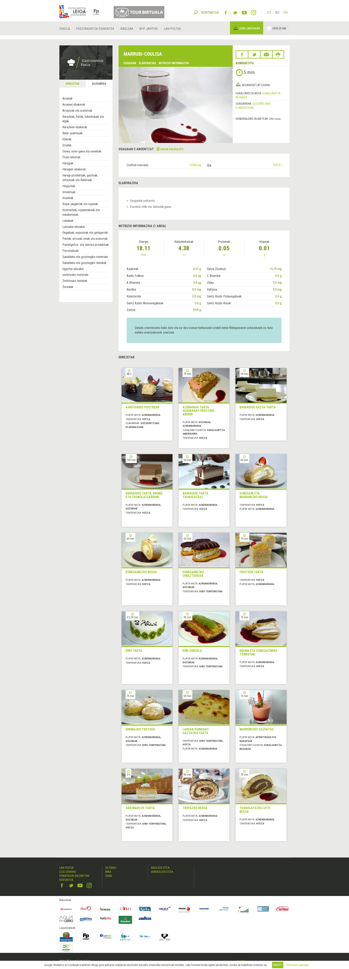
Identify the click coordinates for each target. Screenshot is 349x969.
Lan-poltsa (172, 29)
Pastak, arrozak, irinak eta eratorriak (85, 239)
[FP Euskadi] (86, 937)
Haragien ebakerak (74, 169)
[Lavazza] (145, 918)
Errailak (66, 145)
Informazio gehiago (297, 965)
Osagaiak (130, 63)
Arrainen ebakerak (73, 104)
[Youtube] (244, 12)
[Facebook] (225, 12)
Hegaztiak (68, 186)
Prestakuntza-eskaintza (95, 29)
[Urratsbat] (66, 948)
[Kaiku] (145, 909)
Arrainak (67, 98)
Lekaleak (68, 221)
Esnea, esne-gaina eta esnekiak (81, 151)
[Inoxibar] (283, 909)
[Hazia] (86, 909)
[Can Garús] (243, 909)
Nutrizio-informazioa (174, 63)
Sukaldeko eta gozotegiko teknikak (84, 263)
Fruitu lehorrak (71, 157)
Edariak (66, 139)
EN (286, 12)
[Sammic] (66, 909)
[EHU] (165, 937)
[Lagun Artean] (224, 909)
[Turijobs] (105, 918)
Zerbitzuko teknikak (74, 281)
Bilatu (196, 12)
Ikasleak (126, 29)
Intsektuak (68, 192)
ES (269, 12)
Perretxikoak (70, 251)
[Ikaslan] (145, 937)
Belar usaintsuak (72, 133)
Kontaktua (66, 879)
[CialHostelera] (125, 909)
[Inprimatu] (278, 54)
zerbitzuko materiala (75, 275)
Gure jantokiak (249, 28)
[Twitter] (235, 12)
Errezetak (279, 28)
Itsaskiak (67, 198)
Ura (209, 165)
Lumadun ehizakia (73, 227)
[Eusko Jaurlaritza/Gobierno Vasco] (66, 937)
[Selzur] (165, 909)
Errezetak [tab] (72, 83)
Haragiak (67, 163)
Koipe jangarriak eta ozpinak (80, 204)
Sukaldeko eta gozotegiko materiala (85, 257)
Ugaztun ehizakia (73, 269)
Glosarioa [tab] (99, 83)
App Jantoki (148, 29)
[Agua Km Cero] (66, 919)
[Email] (266, 54)
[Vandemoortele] (204, 909)
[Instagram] (253, 12)
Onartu (277, 965)
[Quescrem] (86, 919)
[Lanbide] (105, 937)
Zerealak (67, 287)
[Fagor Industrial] (184, 909)
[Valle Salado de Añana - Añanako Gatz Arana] (263, 909)
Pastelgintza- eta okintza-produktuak (85, 245)
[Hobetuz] (125, 937)
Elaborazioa (147, 63)
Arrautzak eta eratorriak (77, 111)
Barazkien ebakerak (74, 127)
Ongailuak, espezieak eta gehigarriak (85, 233)
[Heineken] (105, 909)
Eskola (64, 29)
